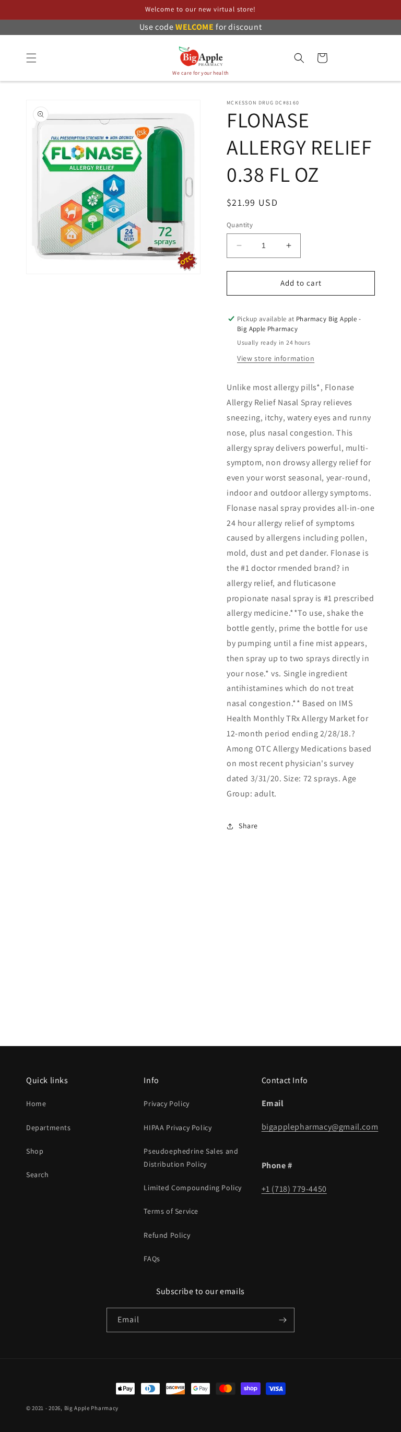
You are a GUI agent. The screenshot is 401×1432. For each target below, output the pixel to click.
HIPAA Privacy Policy (177, 1127)
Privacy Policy (166, 1103)
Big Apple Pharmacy (91, 1408)
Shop (34, 1151)
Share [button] (248, 825)
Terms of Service (171, 1211)
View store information (275, 358)
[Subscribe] (282, 1320)
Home (36, 1103)
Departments (48, 1127)
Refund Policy (167, 1235)
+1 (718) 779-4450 (294, 1188)
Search (37, 1174)
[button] (31, 57)
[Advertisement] (200, 958)
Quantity (240, 224)
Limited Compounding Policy (193, 1187)
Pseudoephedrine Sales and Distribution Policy (191, 1157)
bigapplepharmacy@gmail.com (320, 1126)
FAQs (152, 1258)
